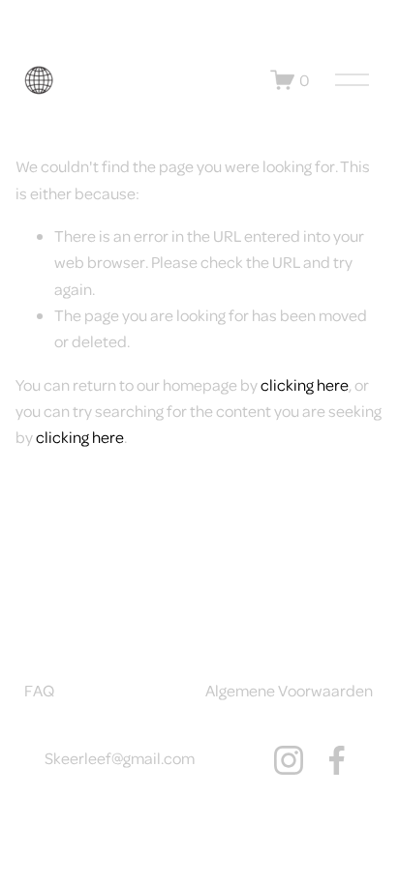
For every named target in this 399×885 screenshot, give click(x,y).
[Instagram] (288, 760)
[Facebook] (337, 760)
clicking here (305, 384)
